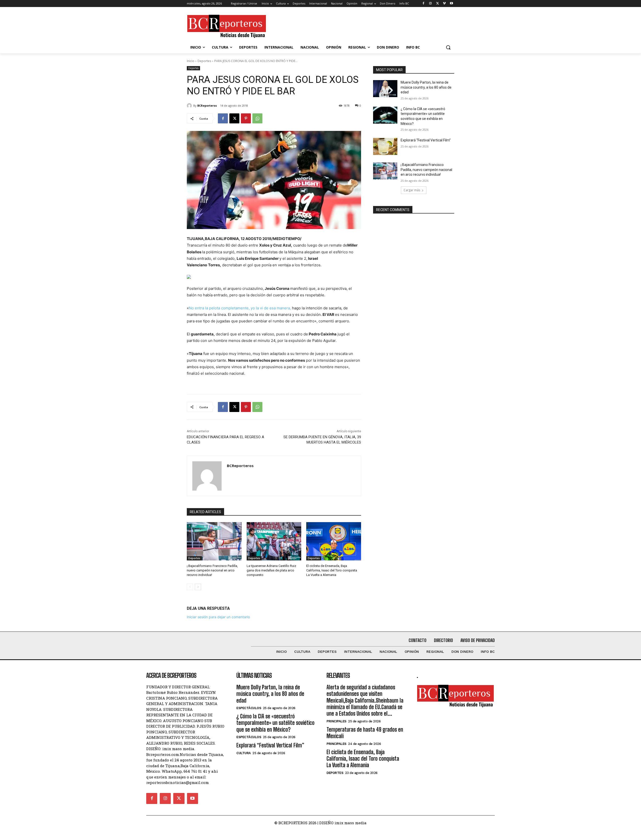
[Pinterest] (246, 118)
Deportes (204, 61)
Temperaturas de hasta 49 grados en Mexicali (365, 732)
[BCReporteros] (190, 105)
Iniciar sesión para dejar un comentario (218, 617)
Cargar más (412, 190)
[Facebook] (423, 4)
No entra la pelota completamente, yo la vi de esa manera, (240, 308)
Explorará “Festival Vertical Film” (426, 140)
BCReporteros (207, 105)
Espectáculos (248, 708)
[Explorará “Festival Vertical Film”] (385, 146)
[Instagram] (430, 4)
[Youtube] (451, 4)
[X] (437, 4)
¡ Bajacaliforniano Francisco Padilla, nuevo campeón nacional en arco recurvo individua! (212, 570)
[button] (448, 47)
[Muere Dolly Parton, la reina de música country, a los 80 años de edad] (385, 88)
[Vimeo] (444, 4)
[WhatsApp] (257, 118)
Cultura (243, 753)
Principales (337, 721)
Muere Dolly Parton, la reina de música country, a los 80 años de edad (426, 87)
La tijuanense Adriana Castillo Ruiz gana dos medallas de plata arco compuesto (271, 570)
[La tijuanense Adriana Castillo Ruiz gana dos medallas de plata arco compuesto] (274, 541)
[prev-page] (190, 587)
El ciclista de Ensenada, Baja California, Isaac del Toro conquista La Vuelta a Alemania (331, 570)
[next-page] (198, 587)
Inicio (190, 61)
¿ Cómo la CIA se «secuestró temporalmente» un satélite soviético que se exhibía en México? (275, 723)
